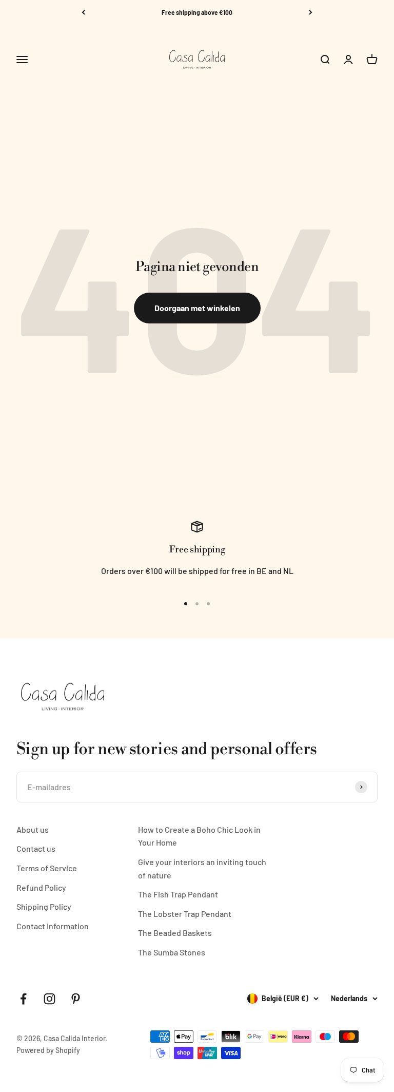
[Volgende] (310, 12)
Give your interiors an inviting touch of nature (202, 868)
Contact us (35, 848)
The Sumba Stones (171, 952)
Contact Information (52, 926)
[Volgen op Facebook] (23, 999)
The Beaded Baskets (175, 932)
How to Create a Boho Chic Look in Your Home (199, 836)
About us (32, 829)
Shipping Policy (43, 906)
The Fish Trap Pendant (178, 894)
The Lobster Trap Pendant (184, 913)
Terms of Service (46, 868)
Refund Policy (41, 887)
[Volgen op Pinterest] (76, 999)
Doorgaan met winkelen (197, 308)
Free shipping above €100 (197, 12)
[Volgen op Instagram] (49, 999)
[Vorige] (83, 12)
